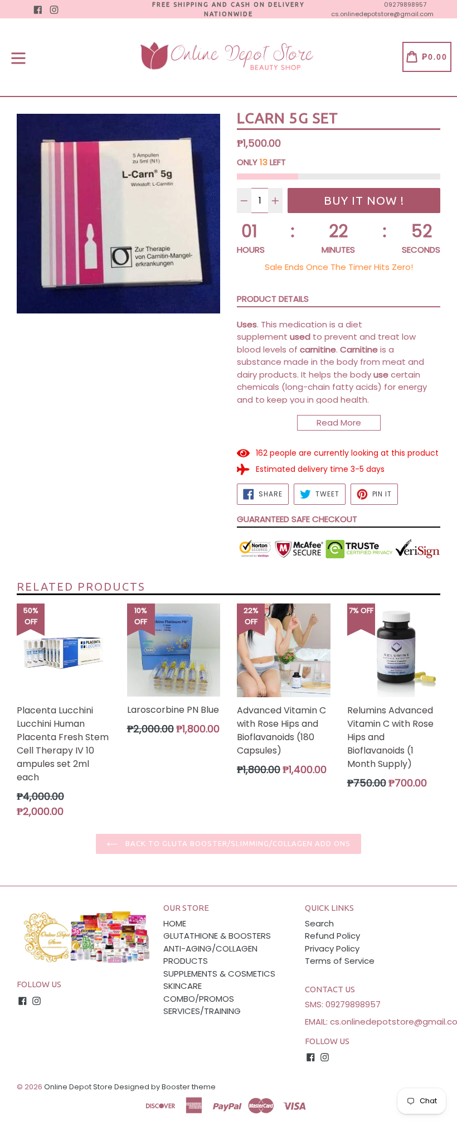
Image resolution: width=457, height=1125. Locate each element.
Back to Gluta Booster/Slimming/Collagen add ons (237, 843)
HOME (174, 923)
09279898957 (405, 4)
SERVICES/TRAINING (202, 1011)
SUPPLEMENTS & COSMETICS (219, 973)
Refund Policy (332, 935)
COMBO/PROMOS (198, 999)
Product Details (273, 299)
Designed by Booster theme (165, 1086)
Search (319, 923)
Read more (339, 422)
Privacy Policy (332, 948)
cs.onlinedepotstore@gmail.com (382, 13)
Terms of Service (340, 961)
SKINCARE (182, 986)
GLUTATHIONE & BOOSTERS (217, 935)
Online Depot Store (78, 1086)
